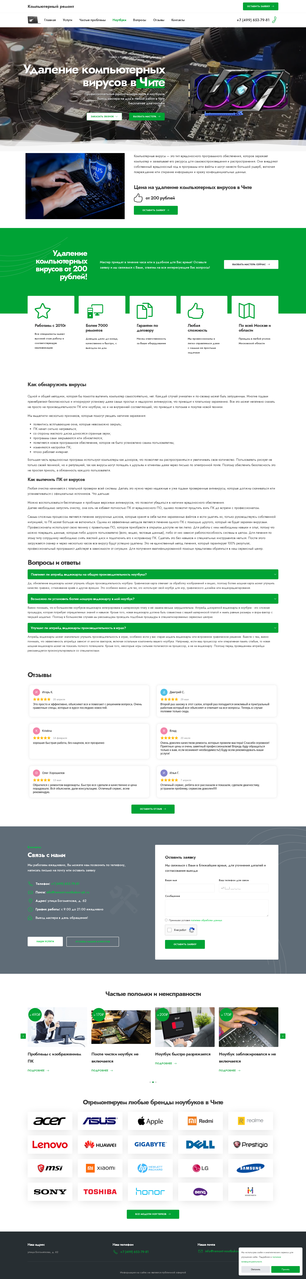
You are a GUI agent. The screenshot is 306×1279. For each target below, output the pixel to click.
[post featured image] (57, 1027)
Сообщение (172, 896)
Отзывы (158, 20)
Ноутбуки (119, 20)
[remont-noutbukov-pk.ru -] (35, 20)
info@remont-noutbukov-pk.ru (68, 892)
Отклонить (255, 1269)
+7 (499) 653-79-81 (65, 883)
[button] (150, 1082)
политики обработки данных (206, 920)
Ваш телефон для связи (234, 880)
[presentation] (23, 1036)
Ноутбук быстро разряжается (55, 1054)
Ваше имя (171, 880)
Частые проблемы (92, 20)
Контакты (178, 20)
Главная (50, 20)
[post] (50, 1121)
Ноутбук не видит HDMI (241, 1054)
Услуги (67, 20)
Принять (286, 1269)
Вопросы (139, 20)
